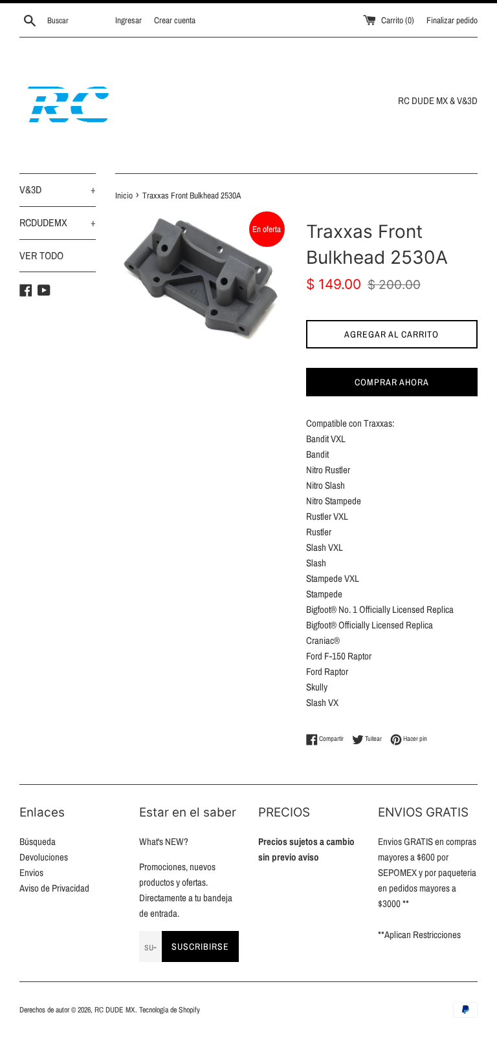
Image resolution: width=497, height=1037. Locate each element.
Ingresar (128, 20)
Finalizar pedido (452, 20)
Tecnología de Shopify (169, 1010)
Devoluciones (43, 857)
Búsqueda (37, 841)
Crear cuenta (174, 20)
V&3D (57, 189)
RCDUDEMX (57, 222)
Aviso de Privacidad (54, 888)
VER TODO (41, 255)
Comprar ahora (392, 382)
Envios (31, 872)
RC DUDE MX (114, 1010)
